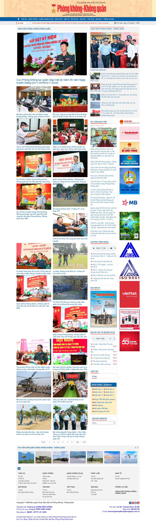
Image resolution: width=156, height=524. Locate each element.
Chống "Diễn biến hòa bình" (27, 483)
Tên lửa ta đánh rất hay (101, 355)
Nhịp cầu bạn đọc (97, 490)
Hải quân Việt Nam (101, 408)
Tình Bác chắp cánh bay (102, 364)
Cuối (84, 442)
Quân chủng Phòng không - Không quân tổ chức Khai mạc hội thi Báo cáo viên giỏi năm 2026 (70, 337)
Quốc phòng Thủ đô (101, 411)
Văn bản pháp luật (97, 478)
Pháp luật (59, 19)
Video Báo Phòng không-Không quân (34, 29)
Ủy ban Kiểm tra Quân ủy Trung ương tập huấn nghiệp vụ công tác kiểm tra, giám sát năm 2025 (104, 23)
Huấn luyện (46, 476)
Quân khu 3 (98, 392)
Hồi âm (93, 492)
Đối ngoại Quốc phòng (25, 492)
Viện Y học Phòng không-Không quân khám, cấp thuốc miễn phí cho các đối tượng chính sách (33, 149)
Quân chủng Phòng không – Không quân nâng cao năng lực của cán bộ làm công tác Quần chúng (69, 181)
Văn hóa (83, 19)
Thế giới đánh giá (72, 478)
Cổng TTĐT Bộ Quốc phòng (104, 399)
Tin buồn (94, 494)
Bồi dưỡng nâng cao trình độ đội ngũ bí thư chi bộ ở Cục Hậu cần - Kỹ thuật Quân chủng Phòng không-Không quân (119, 113)
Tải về (115, 346)
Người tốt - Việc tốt (49, 481)
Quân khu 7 (109, 395)
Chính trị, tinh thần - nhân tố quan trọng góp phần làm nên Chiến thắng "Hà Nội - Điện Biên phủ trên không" (103, 225)
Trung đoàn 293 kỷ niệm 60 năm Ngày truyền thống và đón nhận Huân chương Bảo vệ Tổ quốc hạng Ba (33, 369)
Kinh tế (66, 19)
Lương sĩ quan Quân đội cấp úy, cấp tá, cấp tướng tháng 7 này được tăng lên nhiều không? (102, 192)
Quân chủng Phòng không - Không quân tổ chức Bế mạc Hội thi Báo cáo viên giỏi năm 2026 (32, 306)
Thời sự (24, 19)
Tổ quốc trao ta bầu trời (101, 358)
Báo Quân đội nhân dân (103, 402)
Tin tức (20, 476)
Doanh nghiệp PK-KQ (122, 478)
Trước (43, 442)
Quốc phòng (33, 19)
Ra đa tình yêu (47, 497)
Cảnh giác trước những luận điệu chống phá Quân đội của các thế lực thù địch (103, 233)
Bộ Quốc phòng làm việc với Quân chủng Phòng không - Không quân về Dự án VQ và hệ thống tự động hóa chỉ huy (33, 116)
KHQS (45, 478)
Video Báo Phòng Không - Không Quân (107, 29)
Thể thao (90, 19)
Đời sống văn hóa (48, 492)
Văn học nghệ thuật (49, 494)
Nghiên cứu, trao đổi (49, 483)
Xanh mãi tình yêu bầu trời (102, 261)
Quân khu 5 (98, 395)
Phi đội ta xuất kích (100, 361)
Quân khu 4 (109, 392)
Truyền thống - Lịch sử (74, 476)
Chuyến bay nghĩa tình (98, 70)
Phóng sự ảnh (108, 19)
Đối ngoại (74, 19)
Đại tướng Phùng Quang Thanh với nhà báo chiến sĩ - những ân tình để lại (103, 256)
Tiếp (77, 442)
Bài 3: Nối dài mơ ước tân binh (104, 275)
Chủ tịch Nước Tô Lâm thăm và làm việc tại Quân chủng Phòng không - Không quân (103, 184)
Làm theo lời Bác (23, 481)
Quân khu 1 (98, 389)
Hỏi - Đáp (94, 481)
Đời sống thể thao (73, 492)
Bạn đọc (99, 19)
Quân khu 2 (109, 389)
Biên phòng (98, 405)
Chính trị (21, 478)
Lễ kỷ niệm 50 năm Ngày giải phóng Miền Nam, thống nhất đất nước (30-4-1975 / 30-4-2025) (103, 170)
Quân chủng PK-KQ (46, 19)
